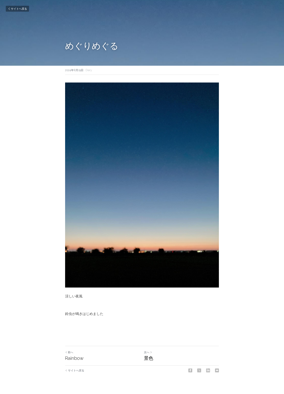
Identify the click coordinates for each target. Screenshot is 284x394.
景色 (148, 358)
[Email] (217, 370)
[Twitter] (199, 370)
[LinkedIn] (208, 370)
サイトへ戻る (19, 8)
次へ (146, 352)
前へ (70, 352)
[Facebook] (190, 370)
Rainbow (74, 358)
